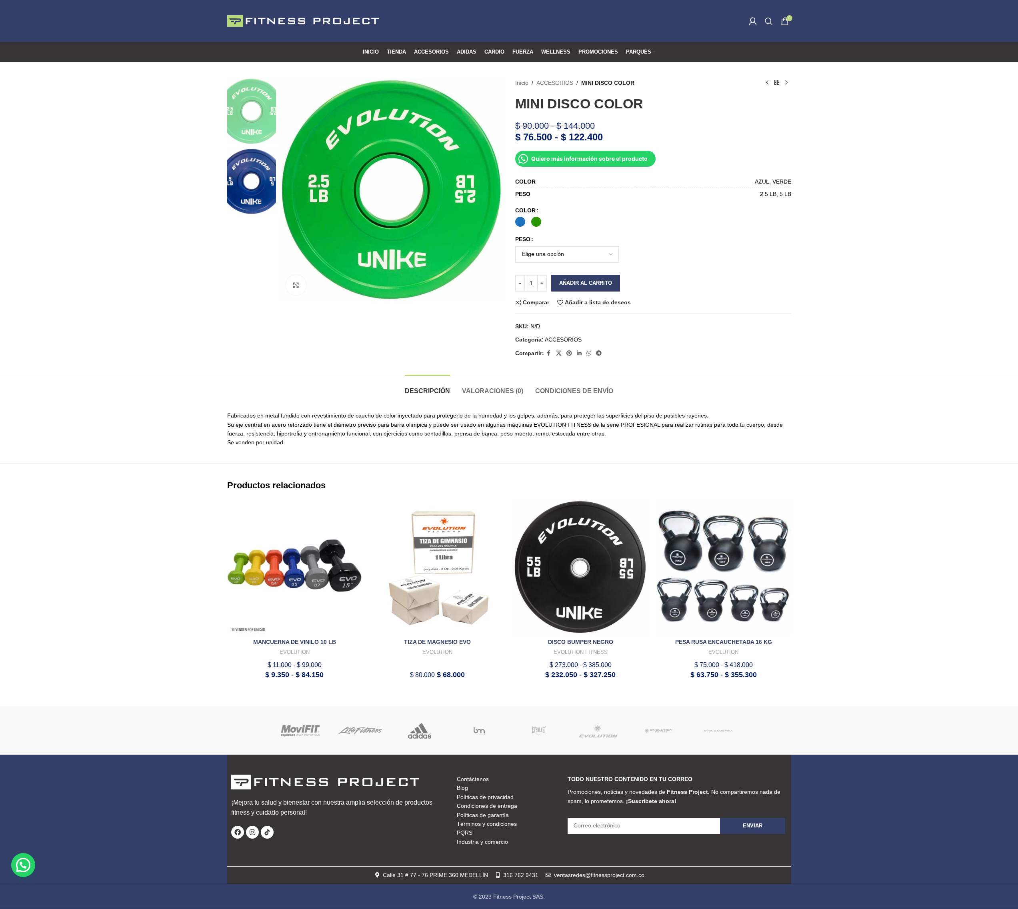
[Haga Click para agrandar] (296, 285)
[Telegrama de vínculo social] (599, 353)
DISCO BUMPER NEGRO (580, 642)
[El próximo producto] (786, 83)
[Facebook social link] (549, 353)
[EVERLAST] (539, 731)
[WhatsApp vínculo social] (589, 353)
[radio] (520, 222)
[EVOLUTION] (598, 731)
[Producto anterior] (767, 83)
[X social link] (559, 353)
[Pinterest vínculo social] (569, 353)
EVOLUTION (295, 652)
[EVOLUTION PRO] (718, 731)
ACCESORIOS (554, 83)
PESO (522, 239)
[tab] (427, 387)
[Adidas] (420, 731)
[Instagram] (252, 832)
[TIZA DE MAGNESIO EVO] (437, 567)
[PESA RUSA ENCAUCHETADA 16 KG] (723, 567)
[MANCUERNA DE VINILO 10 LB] (294, 567)
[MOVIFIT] (300, 731)
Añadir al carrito (585, 283)
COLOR (525, 210)
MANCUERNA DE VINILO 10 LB (294, 642)
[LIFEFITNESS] (360, 731)
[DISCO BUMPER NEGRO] (580, 567)
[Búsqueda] (769, 21)
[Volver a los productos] (777, 83)
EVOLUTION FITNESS (581, 652)
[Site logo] (303, 20)
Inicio (521, 83)
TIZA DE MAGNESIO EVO (437, 642)
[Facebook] (237, 832)
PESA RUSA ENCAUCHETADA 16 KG (723, 642)
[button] (23, 865)
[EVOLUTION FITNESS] (658, 731)
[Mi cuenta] (753, 21)
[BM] (479, 731)
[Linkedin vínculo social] (579, 353)
